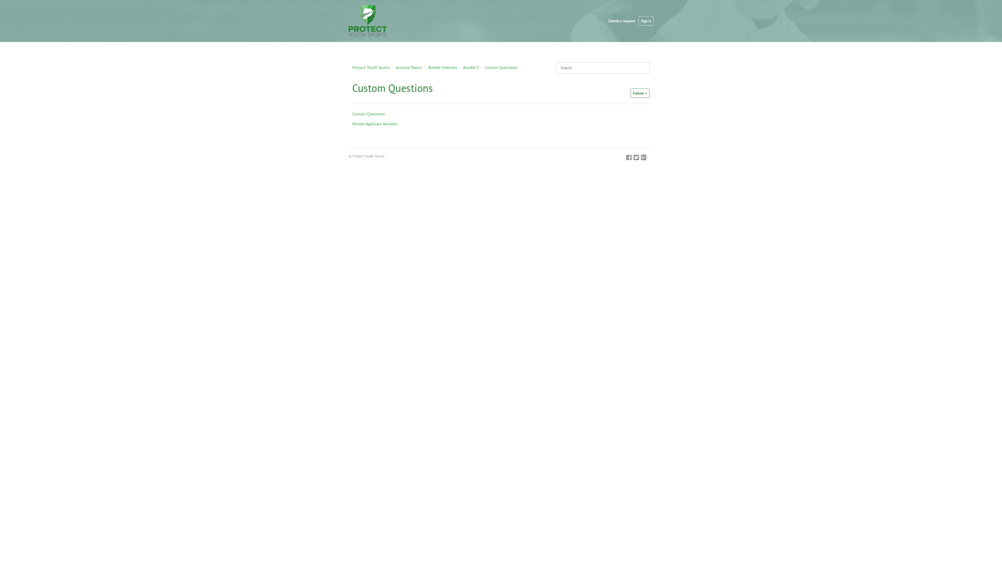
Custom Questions (501, 67)
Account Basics (409, 67)
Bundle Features (442, 67)
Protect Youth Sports (371, 67)
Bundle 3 (471, 67)
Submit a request (621, 21)
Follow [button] (638, 93)
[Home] (367, 21)
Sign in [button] (646, 21)
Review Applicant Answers (374, 123)
